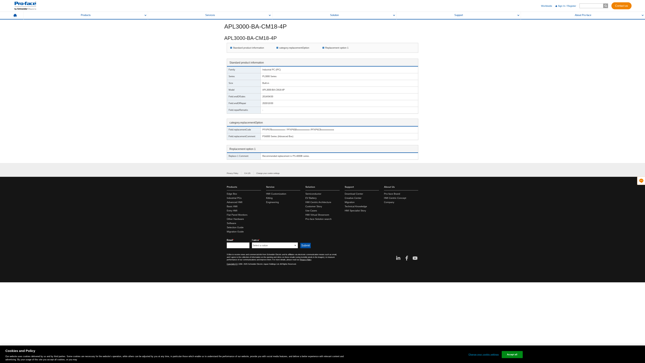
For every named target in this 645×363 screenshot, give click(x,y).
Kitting (269, 198)
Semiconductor (313, 193)
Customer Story (313, 206)
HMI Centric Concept (395, 198)
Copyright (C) (232, 264)
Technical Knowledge (356, 206)
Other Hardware (235, 219)
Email (230, 240)
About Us (389, 187)
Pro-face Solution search (318, 219)
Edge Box (232, 193)
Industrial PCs (234, 198)
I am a (256, 240)
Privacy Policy (232, 173)
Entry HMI (232, 210)
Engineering (272, 202)
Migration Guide (235, 231)
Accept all (512, 354)
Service (270, 187)
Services (210, 15)
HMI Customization (276, 193)
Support (458, 15)
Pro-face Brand (392, 193)
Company (389, 202)
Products (86, 15)
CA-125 (247, 173)
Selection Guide (235, 227)
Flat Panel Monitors (237, 214)
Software (231, 223)
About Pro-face (583, 15)
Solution (334, 15)
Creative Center (353, 198)
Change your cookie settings (268, 173)
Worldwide (546, 6)
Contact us (621, 5)
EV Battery (311, 198)
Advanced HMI (234, 202)
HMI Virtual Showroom (317, 214)
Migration (350, 202)
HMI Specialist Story (355, 210)
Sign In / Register (567, 6)
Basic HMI (232, 206)
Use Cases (311, 210)
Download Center (354, 193)
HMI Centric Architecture (318, 202)
